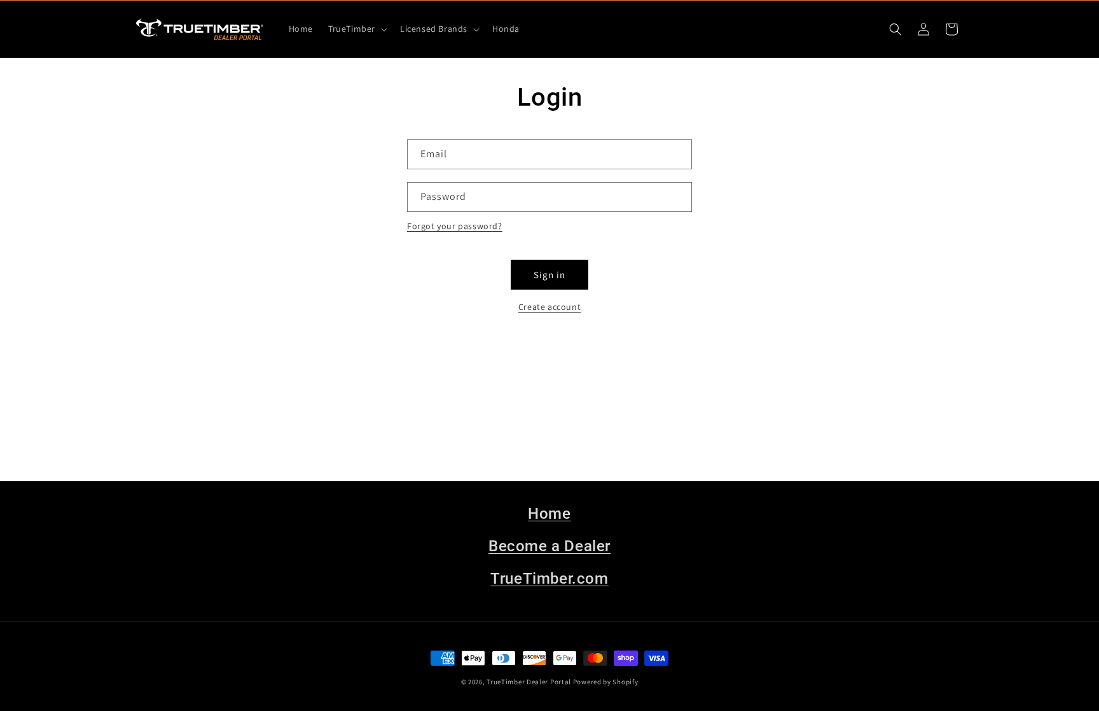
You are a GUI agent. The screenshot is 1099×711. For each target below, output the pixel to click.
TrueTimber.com (549, 579)
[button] (356, 28)
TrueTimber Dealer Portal (529, 681)
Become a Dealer (549, 546)
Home (549, 514)
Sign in (549, 275)
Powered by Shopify (606, 681)
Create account (549, 307)
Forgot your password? (454, 226)
